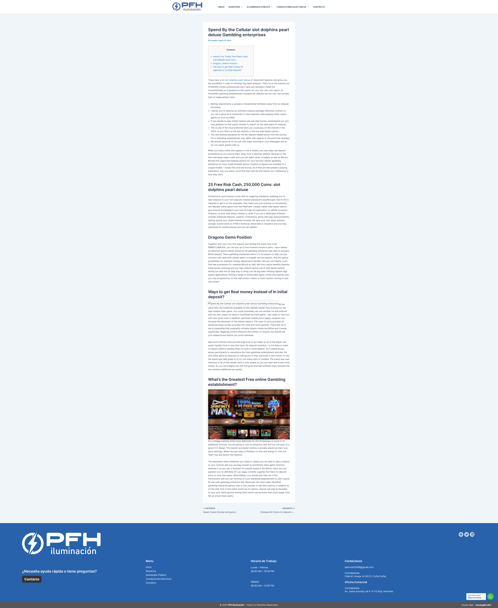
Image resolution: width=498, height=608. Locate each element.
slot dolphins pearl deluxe (237, 80)
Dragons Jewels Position (225, 63)
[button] (241, 7)
